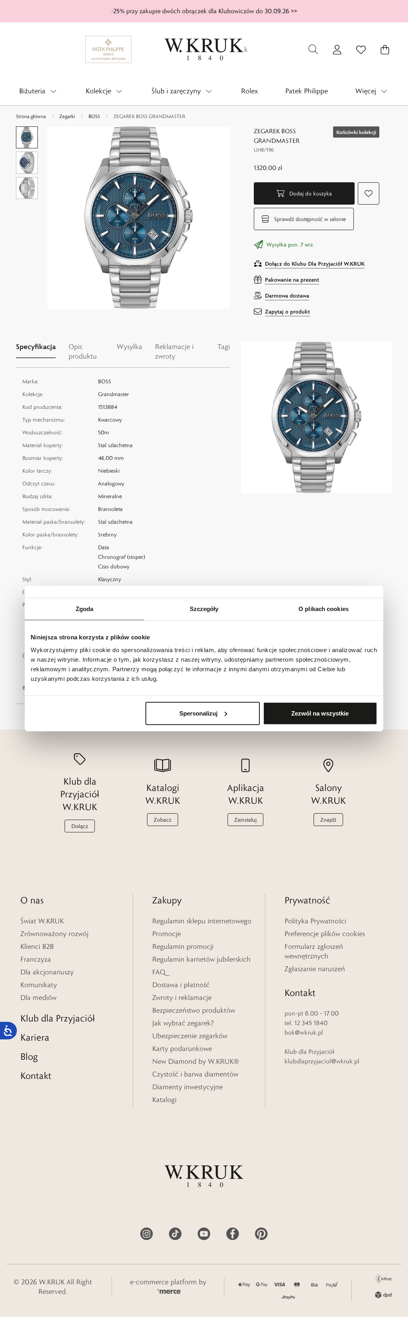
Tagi (224, 346)
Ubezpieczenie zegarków (190, 1035)
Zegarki (67, 116)
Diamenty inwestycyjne (187, 1086)
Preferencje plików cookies (324, 933)
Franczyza (35, 959)
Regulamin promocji (183, 946)
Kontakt (35, 1075)
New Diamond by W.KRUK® (195, 1061)
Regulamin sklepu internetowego (201, 921)
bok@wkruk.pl (303, 1032)
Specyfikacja (36, 346)
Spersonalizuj (198, 713)
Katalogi (164, 1099)
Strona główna (31, 116)
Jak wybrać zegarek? (183, 1023)
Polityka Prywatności (315, 921)
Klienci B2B (37, 946)
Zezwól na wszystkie (320, 713)
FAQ (158, 972)
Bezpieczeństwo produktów (193, 1010)
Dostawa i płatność (181, 984)
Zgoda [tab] (85, 608)
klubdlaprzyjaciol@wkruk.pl (321, 1061)
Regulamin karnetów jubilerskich (201, 959)
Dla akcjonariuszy (47, 972)
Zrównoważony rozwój (54, 933)
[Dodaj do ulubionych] (368, 193)
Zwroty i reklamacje (182, 997)
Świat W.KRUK (42, 921)
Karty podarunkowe (182, 1048)
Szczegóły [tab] (204, 608)
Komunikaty (38, 984)
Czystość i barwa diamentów (195, 1074)
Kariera (34, 1037)
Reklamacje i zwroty (174, 351)
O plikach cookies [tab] (323, 608)
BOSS (94, 116)
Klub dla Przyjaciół (57, 1018)
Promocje (166, 933)
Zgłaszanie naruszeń (314, 968)
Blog (29, 1056)
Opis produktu (83, 351)
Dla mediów (38, 997)
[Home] (204, 49)
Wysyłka (129, 346)
